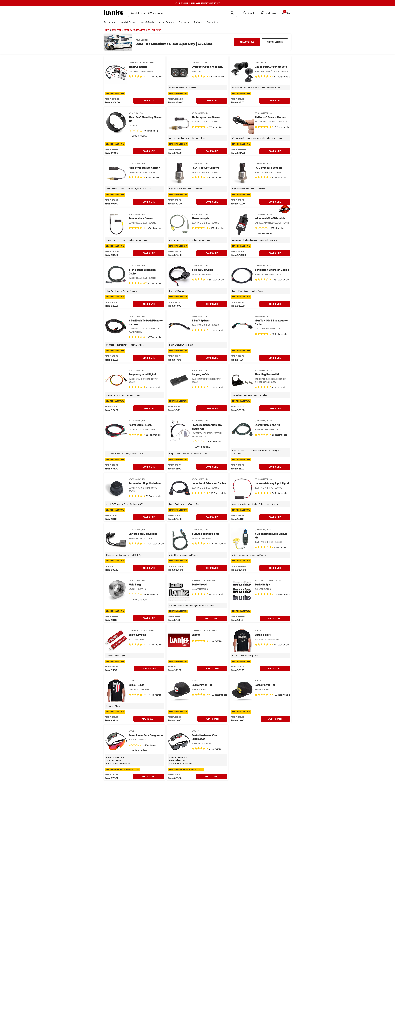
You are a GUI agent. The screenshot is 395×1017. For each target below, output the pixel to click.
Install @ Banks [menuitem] (127, 22)
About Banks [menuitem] (165, 22)
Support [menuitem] (183, 22)
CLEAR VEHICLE (247, 42)
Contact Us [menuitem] (212, 22)
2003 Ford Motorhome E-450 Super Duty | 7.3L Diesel (137, 30)
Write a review (139, 136)
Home (106, 30)
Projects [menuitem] (198, 22)
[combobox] (182, 13)
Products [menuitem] (108, 22)
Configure (149, 100)
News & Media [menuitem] (147, 22)
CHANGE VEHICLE (275, 42)
